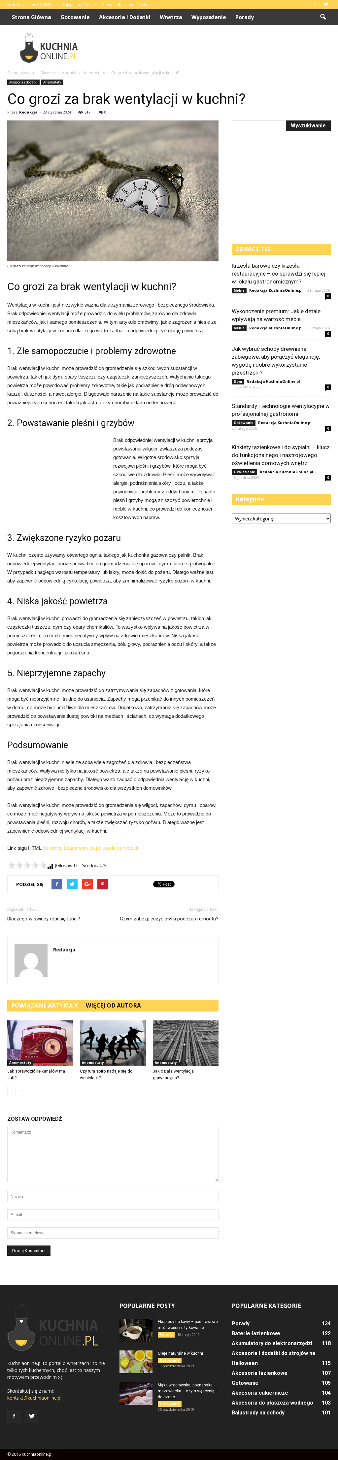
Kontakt (146, 4)
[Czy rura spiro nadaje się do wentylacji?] (113, 1043)
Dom (238, 381)
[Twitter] (326, 4)
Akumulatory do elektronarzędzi (272, 1343)
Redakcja (28, 112)
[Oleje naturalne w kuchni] (135, 1361)
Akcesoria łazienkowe (259, 1373)
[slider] (27, 865)
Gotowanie (75, 17)
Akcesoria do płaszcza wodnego (272, 1403)
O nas (107, 4)
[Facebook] (315, 4)
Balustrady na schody (258, 1413)
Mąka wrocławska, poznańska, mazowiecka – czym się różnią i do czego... (187, 1391)
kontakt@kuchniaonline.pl (34, 1398)
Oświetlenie (244, 472)
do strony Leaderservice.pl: (72, 848)
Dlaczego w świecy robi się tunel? (43, 919)
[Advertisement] (210, 48)
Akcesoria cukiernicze (260, 1393)
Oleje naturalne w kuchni (180, 1353)
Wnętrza (171, 17)
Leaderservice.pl (120, 848)
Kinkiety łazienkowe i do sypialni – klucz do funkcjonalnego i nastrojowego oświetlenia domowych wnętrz (281, 455)
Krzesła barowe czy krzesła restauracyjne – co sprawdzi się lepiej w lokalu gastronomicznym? (278, 273)
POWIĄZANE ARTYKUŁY (44, 1005)
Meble (239, 290)
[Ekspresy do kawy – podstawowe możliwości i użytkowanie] (135, 1330)
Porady (244, 17)
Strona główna (31, 17)
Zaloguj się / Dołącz (79, 4)
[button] (323, 17)
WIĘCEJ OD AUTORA (113, 1005)
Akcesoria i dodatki (125, 17)
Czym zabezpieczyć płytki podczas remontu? (169, 919)
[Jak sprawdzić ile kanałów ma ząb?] (40, 1043)
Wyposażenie (208, 17)
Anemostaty (52, 82)
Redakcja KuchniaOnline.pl (276, 290)
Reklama (125, 4)
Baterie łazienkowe (256, 1333)
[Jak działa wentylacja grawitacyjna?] (186, 1043)
